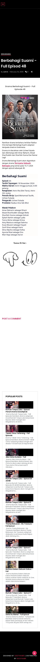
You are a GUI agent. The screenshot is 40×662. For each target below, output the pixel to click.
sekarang (6, 54)
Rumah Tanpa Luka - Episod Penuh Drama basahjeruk (18, 411)
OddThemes (20, 656)
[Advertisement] (20, 291)
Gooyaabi (21, 658)
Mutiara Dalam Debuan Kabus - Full (19, 570)
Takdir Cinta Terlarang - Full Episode (18, 434)
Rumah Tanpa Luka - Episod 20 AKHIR (19, 480)
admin (5, 72)
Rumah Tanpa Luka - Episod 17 (18, 593)
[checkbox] (34, 653)
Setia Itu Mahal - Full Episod (17, 614)
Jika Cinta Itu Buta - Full (16, 457)
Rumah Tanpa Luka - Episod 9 (18, 502)
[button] (3, 4)
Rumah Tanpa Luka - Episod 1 (18, 548)
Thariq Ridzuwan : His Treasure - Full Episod (19, 525)
